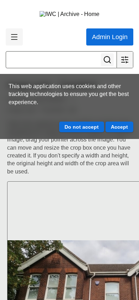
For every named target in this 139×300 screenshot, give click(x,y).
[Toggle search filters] (125, 60)
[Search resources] (107, 59)
